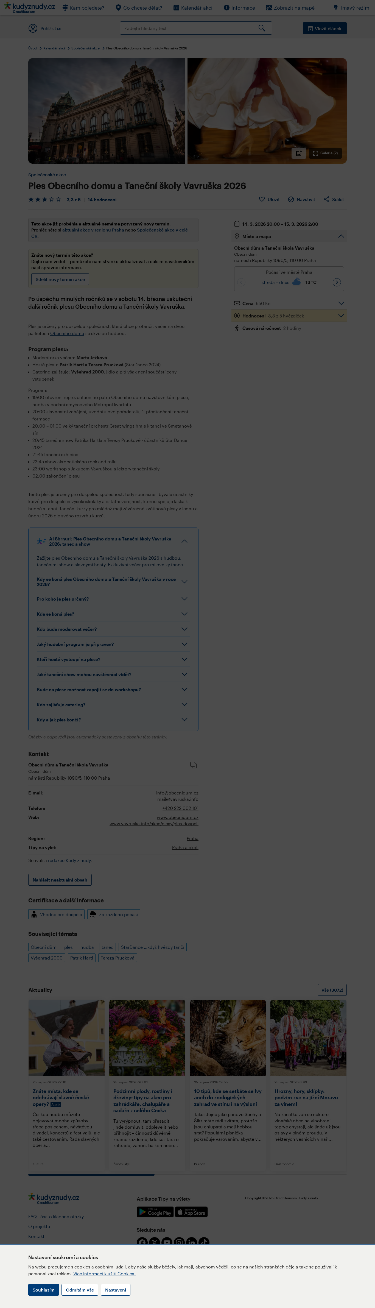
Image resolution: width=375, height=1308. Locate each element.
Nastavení (115, 1289)
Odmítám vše (80, 1289)
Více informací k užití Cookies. (104, 1273)
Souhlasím (44, 1289)
